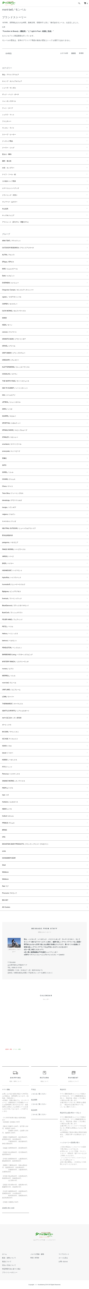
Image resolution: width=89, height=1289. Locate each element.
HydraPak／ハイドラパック (11, 577)
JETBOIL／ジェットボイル (11, 402)
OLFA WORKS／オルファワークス (14, 311)
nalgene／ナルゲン (8, 514)
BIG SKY (5, 900)
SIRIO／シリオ (7, 409)
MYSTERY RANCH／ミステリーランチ (15, 661)
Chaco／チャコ (7, 486)
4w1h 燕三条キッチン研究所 (11, 718)
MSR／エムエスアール (10, 269)
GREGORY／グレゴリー (10, 360)
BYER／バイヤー (8, 563)
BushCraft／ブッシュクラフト (12, 612)
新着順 (81, 53)
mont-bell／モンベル (9, 683)
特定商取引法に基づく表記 (11, 1269)
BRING (4, 830)
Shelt (4, 865)
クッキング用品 (7, 141)
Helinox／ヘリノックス (10, 633)
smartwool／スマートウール (11, 444)
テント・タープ (7, 108)
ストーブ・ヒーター (9, 134)
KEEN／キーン (7, 325)
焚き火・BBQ (6, 154)
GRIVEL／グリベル (8, 346)
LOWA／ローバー (8, 696)
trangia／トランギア (9, 507)
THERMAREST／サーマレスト (12, 704)
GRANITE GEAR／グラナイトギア (14, 339)
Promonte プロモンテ (9, 893)
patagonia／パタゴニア (10, 542)
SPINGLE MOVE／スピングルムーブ (14, 430)
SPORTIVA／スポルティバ (11, 423)
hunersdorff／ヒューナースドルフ (13, 584)
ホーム (4, 1254)
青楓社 (4, 458)
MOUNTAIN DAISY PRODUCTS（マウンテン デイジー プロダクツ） (25, 844)
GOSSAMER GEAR (9, 858)
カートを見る (63, 1258)
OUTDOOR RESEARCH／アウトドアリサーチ (18, 248)
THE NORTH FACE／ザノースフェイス (15, 381)
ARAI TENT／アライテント (11, 240)
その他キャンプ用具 (9, 181)
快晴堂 (4, 318)
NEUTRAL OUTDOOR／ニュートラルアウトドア (19, 528)
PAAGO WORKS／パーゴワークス (14, 549)
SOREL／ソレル (7, 472)
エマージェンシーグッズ (10, 188)
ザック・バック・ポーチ (10, 94)
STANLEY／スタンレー (10, 437)
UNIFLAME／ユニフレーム (11, 689)
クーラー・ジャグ (8, 147)
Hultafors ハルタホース (10, 802)
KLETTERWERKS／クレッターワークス (16, 367)
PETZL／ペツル (7, 626)
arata (4, 851)
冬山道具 (5, 209)
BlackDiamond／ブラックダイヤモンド (15, 605)
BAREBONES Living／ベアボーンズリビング (17, 654)
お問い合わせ (63, 1261)
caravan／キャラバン (9, 332)
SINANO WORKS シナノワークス (13, 781)
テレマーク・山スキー (9, 202)
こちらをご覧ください (38, 1094)
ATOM (37, 1258)
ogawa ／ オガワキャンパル (11, 297)
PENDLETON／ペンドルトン (12, 647)
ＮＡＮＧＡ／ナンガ (9, 521)
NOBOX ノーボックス (9, 760)
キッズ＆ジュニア (8, 215)
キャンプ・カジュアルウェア (12, 81)
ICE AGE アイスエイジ (10, 739)
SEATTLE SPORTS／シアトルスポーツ (15, 711)
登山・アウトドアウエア (10, 74)
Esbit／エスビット (8, 276)
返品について (6, 1261)
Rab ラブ (5, 886)
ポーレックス (6, 725)
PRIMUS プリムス (8, 823)
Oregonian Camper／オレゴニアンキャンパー (18, 290)
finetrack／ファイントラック (12, 598)
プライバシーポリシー (9, 1272)
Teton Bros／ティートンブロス (12, 493)
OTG (3, 837)
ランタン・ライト (8, 128)
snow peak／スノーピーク (11, 451)
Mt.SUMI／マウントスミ (10, 732)
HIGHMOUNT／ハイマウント (12, 570)
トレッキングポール (9, 101)
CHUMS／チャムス (8, 479)
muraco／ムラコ (7, 668)
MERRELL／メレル (8, 675)
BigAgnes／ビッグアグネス (11, 591)
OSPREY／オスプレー (9, 304)
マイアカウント (64, 1254)
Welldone (5, 872)
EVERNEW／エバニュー (10, 283)
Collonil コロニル (8, 816)
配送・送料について (9, 1258)
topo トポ (5, 795)
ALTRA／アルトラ (8, 255)
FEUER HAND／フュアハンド (12, 619)
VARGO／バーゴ (8, 556)
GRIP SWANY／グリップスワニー (13, 353)
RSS (31, 1258)
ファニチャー (6, 121)
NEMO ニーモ (7, 809)
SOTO (4, 465)
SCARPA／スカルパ (9, 416)
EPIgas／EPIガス (8, 262)
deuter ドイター (7, 753)
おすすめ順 (64, 53)
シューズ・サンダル (9, 88)
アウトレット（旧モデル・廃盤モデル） (16, 222)
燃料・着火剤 (6, 161)
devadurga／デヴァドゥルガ (12, 500)
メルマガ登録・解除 (37, 1254)
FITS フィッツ (7, 767)
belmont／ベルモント (9, 640)
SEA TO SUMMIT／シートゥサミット (15, 388)
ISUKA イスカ (7, 746)
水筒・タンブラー (8, 168)
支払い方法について (9, 1265)
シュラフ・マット (8, 114)
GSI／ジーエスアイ (8, 395)
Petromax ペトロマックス (11, 774)
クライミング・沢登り (9, 195)
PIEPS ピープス (7, 788)
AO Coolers (6, 907)
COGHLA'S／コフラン (9, 374)
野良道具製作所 (7, 535)
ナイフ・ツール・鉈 (9, 174)
